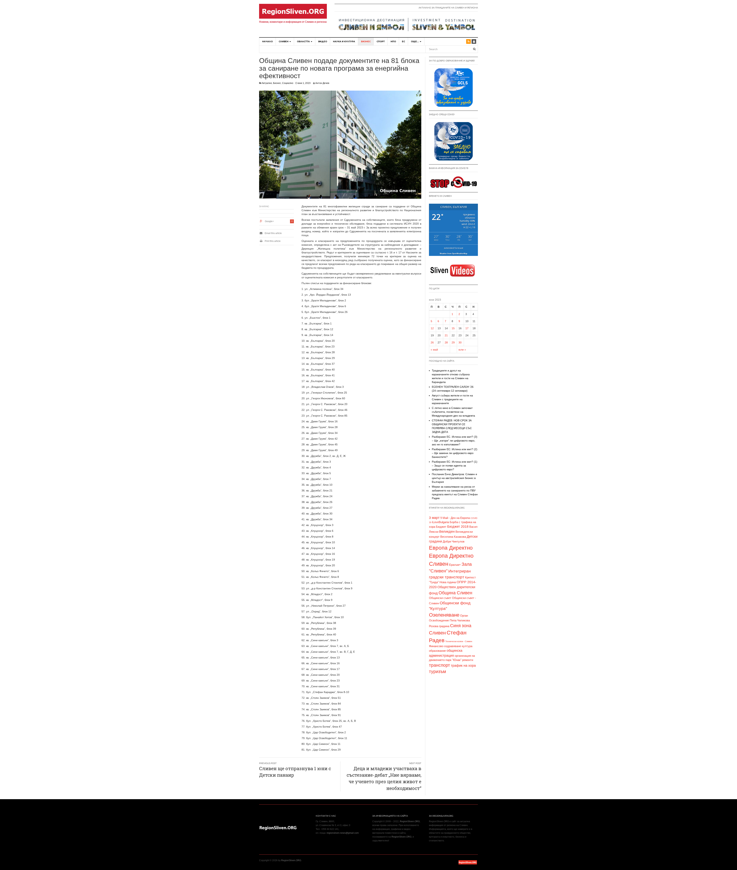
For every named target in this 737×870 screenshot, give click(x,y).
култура (467, 646)
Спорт (381, 41)
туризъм (437, 671)
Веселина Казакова (453, 536)
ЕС (403, 41)
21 (446, 335)
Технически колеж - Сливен (458, 641)
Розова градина (439, 626)
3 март (434, 518)
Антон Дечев (322, 83)
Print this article (272, 241)
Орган (464, 615)
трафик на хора (463, 665)
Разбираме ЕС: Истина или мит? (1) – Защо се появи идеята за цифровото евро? (454, 465)
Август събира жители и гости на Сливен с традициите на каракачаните (452, 399)
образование (437, 650)
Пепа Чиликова (460, 620)
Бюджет (441, 526)
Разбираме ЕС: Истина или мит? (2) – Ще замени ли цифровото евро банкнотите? (454, 453)
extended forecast (453, 247)
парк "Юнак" (453, 660)
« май (434, 349)
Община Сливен (455, 592)
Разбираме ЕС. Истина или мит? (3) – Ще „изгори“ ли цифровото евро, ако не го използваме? (454, 440)
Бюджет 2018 (457, 526)
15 (453, 328)
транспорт (439, 665)
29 (453, 342)
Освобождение (439, 620)
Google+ (269, 221)
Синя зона (460, 625)
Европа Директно (451, 548)
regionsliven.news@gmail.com (343, 833)
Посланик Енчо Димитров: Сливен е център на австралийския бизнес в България (454, 478)
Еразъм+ (455, 564)
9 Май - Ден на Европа (455, 517)
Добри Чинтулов (453, 541)
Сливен (284, 41)
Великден (447, 531)
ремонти (467, 660)
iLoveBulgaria (440, 522)
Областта (303, 41)
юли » (462, 349)
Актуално (267, 83)
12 (432, 328)
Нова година (448, 582)
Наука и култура (344, 41)
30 (460, 342)
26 (432, 342)
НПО (393, 41)
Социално (287, 83)
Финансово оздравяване (445, 646)
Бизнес (366, 41)
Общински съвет (440, 598)
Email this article (273, 233)
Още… (415, 41)
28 (446, 342)
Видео (322, 41)
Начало (267, 41)
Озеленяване (444, 615)
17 (466, 328)
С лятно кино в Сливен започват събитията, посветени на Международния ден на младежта (453, 411)
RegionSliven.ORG (410, 821)
